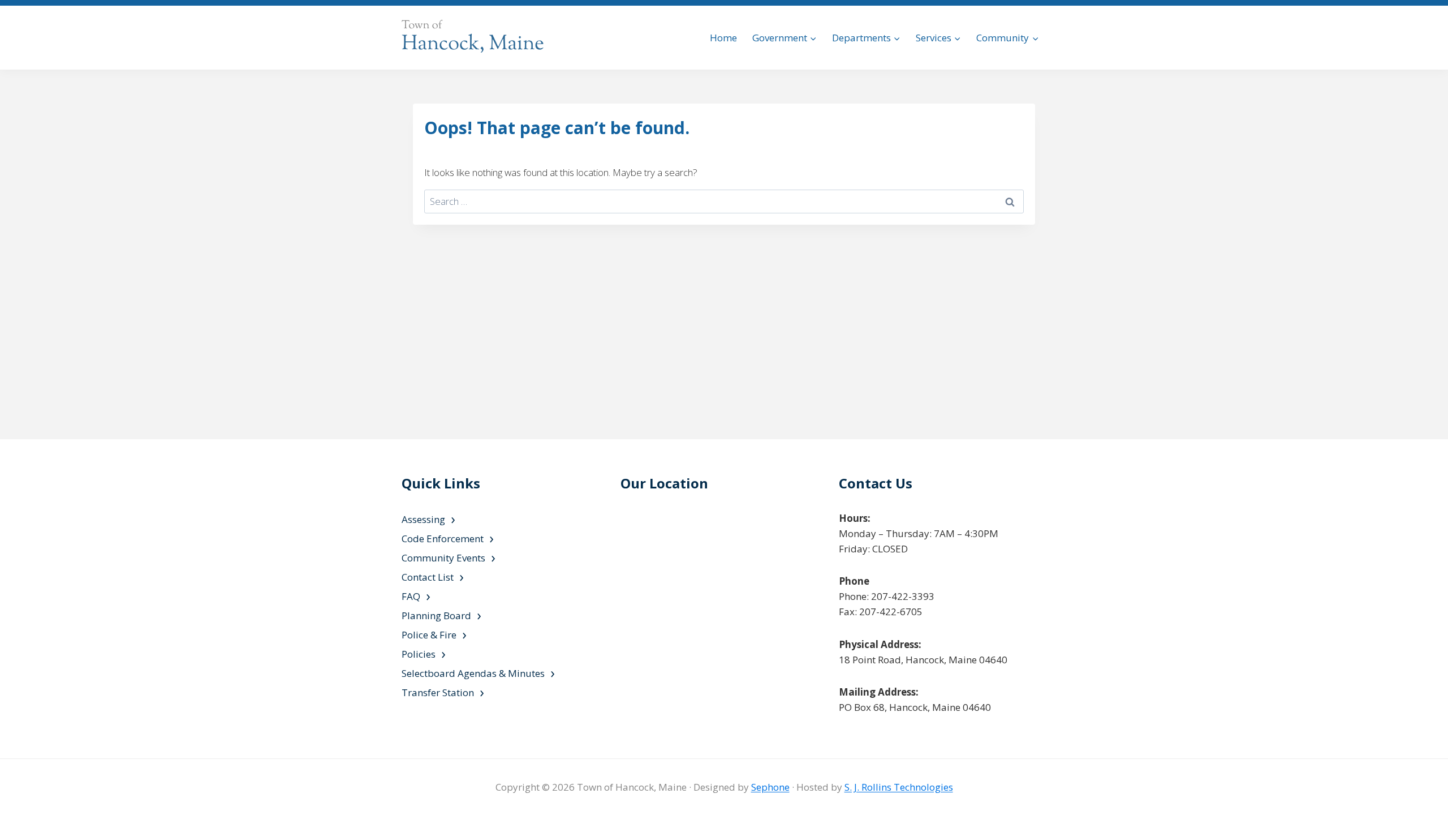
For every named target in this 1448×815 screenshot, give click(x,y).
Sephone (770, 786)
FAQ (411, 596)
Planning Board (436, 615)
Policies (419, 653)
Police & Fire (429, 634)
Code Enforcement (443, 538)
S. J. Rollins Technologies (898, 786)
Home (723, 37)
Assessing (423, 519)
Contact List (428, 577)
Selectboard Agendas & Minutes (473, 673)
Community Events (443, 557)
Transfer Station (438, 692)
